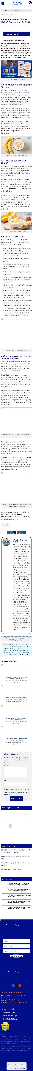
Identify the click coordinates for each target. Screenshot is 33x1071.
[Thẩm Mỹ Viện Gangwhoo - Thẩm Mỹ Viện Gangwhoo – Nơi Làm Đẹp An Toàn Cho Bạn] (16, 3)
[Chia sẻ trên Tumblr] (24, 532)
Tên (5, 780)
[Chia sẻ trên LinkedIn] (21, 532)
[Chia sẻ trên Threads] (14, 532)
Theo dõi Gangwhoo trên (9, 15)
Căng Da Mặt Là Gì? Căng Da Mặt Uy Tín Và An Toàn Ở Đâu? (16, 719)
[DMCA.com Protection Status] (5, 1026)
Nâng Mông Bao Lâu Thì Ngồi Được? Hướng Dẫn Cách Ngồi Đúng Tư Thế (19, 884)
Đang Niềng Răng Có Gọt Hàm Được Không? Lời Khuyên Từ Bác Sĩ (19, 908)
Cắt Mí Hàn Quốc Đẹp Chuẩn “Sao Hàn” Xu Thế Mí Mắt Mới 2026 (16, 739)
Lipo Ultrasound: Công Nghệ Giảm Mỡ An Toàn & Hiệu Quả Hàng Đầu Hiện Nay (16, 698)
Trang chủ (6, 10)
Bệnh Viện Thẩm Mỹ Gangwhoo (11, 869)
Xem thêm (24, 654)
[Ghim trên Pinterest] (18, 532)
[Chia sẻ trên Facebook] (8, 532)
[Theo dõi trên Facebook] (13, 985)
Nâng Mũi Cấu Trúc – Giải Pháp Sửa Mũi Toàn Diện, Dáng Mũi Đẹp (16, 678)
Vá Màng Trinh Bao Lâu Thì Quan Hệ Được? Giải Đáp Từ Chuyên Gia (19, 890)
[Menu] (2, 3)
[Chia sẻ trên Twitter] (11, 532)
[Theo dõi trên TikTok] (16, 985)
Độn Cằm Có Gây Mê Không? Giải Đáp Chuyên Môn (19, 895)
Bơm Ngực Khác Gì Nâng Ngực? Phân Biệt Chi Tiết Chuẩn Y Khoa (19, 902)
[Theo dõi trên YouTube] (19, 985)
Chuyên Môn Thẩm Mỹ (17, 10)
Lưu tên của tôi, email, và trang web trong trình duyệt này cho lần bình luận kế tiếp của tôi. (16, 791)
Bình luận (7, 765)
